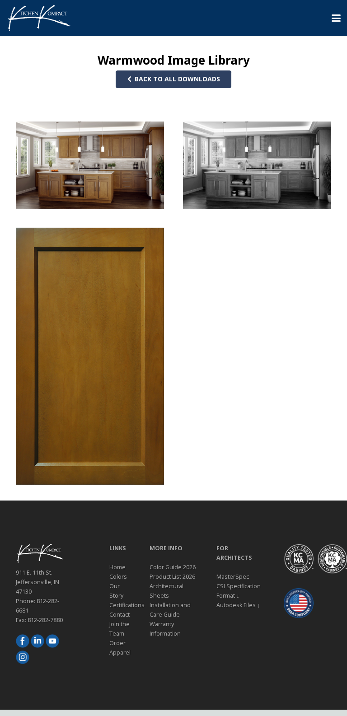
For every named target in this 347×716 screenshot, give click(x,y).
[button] (336, 18)
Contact (119, 614)
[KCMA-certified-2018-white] (298, 558)
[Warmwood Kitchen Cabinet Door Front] (90, 356)
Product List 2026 (172, 576)
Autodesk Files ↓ (238, 605)
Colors (118, 576)
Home (117, 567)
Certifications (127, 605)
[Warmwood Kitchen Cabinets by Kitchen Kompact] (90, 165)
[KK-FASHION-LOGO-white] (38, 18)
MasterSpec (232, 576)
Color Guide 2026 (173, 567)
